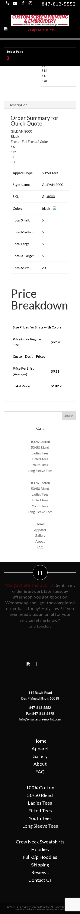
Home (40, 524)
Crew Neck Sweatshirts (40, 842)
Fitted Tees (40, 459)
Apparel (40, 530)
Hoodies (40, 849)
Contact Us (40, 880)
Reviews (40, 872)
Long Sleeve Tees (40, 471)
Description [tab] (18, 105)
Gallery (40, 535)
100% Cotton (40, 442)
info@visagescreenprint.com (40, 719)
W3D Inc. (59, 909)
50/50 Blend (40, 447)
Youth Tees (40, 465)
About (40, 541)
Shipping (40, 865)
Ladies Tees (40, 453)
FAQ (40, 547)
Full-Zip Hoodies (40, 857)
